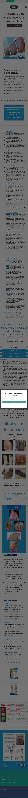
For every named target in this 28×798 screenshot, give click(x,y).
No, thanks (14, 405)
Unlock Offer (14, 402)
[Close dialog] (26, 391)
